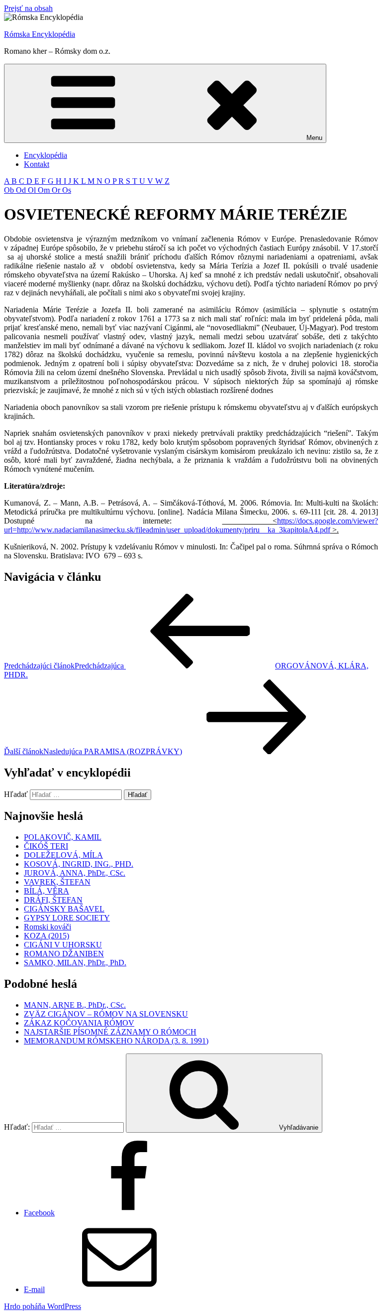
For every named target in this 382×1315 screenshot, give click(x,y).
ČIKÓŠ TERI (46, 846)
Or (57, 190)
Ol (33, 190)
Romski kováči (47, 926)
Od (22, 190)
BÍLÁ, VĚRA (46, 891)
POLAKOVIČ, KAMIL (62, 837)
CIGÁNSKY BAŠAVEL (64, 909)
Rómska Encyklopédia (39, 34)
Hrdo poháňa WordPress (42, 1306)
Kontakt (36, 164)
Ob (10, 190)
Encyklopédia (45, 155)
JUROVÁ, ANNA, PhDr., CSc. (74, 873)
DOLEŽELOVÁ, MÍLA (63, 855)
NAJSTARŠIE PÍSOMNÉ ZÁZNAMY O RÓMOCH (110, 1032)
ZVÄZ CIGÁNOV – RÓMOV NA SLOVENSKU (106, 1014)
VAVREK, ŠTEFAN (57, 882)
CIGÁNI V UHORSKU (63, 944)
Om (45, 190)
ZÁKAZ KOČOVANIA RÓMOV (79, 1023)
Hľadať (16, 794)
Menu (314, 137)
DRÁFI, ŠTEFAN (53, 900)
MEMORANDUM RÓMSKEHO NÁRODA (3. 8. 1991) (116, 1041)
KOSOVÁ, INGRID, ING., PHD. (78, 864)
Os (66, 190)
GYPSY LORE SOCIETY (67, 918)
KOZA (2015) (46, 935)
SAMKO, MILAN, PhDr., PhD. (75, 962)
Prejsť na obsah (28, 8)
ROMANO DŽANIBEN (64, 953)
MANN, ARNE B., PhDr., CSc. (75, 1005)
